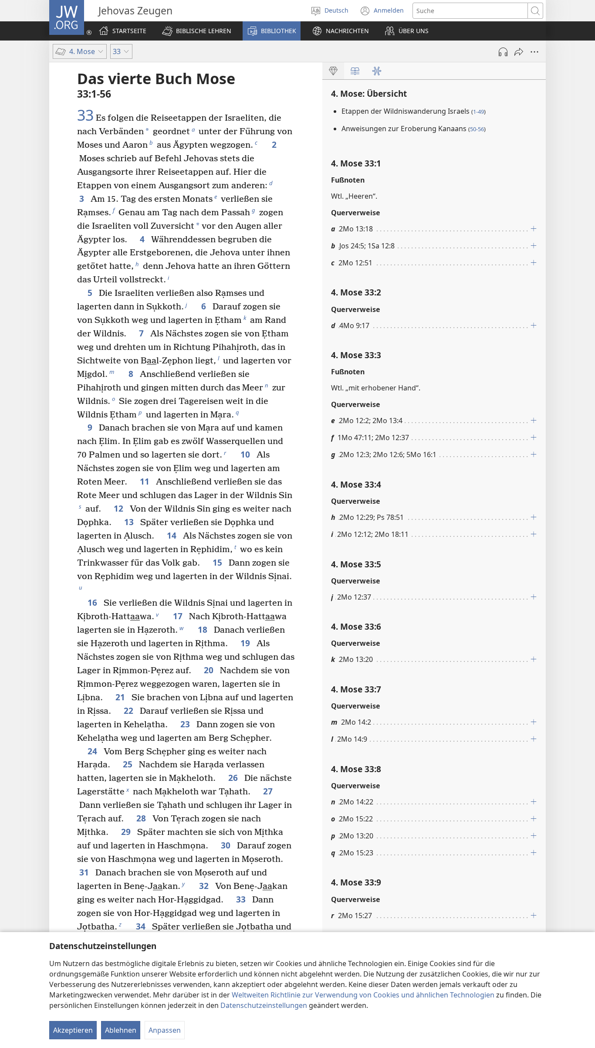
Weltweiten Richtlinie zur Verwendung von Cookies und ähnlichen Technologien (363, 995)
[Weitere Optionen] (534, 52)
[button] (197, 31)
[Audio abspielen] (503, 52)
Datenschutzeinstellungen (263, 1005)
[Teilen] (519, 52)
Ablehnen (120, 1030)
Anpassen (165, 1030)
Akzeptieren (73, 1030)
